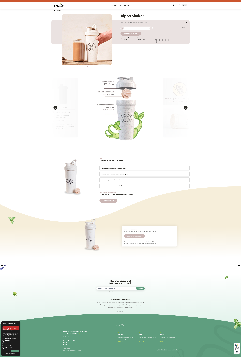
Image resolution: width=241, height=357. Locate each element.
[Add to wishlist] (186, 22)
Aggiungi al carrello (131, 33)
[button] (11, 353)
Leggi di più (11, 335)
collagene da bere (138, 304)
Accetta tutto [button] (15, 350)
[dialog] (10, 338)
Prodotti (114, 5)
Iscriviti (140, 288)
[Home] (54, 10)
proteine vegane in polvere (133, 302)
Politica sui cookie (103, 354)
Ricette (120, 5)
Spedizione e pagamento (85, 354)
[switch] (237, 352)
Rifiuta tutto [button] (6, 350)
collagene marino (111, 306)
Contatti (126, 5)
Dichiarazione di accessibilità (112, 354)
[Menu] (239, 343)
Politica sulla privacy (94, 354)
